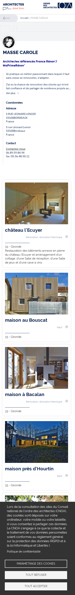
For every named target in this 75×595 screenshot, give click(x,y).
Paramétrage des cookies (36, 563)
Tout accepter (36, 586)
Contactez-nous (15, 149)
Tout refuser (36, 574)
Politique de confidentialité (23, 551)
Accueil (24, 18)
